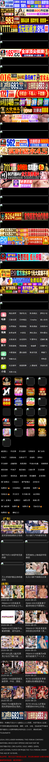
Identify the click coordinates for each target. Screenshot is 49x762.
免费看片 (17, 500)
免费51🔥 (36, 488)
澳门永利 (41, 451)
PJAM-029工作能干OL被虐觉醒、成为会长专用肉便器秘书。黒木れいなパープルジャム (12, 632)
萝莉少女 (44, 313)
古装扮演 (12, 339)
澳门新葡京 (5, 482)
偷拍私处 (14, 476)
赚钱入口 (16, 512)
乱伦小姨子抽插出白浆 (36, 576)
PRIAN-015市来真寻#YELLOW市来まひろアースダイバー (12, 606)
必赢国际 (14, 463)
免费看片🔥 (5, 488)
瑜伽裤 (33, 345)
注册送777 (23, 457)
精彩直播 (4, 469)
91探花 (23, 332)
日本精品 (23, 319)
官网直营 (31, 451)
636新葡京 (17, 488)
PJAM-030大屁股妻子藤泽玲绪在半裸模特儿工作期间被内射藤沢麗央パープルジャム (36, 607)
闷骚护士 (44, 345)
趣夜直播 (23, 476)
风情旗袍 (12, 345)
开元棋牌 (22, 451)
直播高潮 (44, 463)
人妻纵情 (33, 365)
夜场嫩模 (33, 476)
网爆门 (44, 352)
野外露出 (44, 332)
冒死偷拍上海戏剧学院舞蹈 (36, 556)
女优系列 (23, 339)
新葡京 (40, 457)
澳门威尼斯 (5, 506)
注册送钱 (13, 457)
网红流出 (33, 332)
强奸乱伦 (23, 313)
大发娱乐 (15, 482)
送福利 (32, 457)
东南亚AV (44, 326)
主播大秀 (31, 469)
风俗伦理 (44, 365)
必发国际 (42, 476)
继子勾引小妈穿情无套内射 (12, 556)
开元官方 (16, 494)
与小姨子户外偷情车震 (36, 535)
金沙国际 (36, 494)
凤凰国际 (23, 463)
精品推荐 (12, 313)
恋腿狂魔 (44, 339)
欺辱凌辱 (12, 332)
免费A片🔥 (26, 506)
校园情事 (23, 365)
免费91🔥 (16, 506)
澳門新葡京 (26, 482)
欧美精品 (33, 313)
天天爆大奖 (26, 494)
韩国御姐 (23, 326)
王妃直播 (41, 469)
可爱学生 (33, 339)
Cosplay (33, 319)
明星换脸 (23, 345)
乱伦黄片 (4, 476)
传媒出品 (12, 359)
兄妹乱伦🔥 (37, 506)
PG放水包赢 (34, 463)
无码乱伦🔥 (5, 494)
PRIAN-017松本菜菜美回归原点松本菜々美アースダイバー (36, 631)
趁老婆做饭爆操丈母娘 (12, 535)
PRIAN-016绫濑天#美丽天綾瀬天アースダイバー (36, 656)
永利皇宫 (36, 482)
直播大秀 (36, 500)
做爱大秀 (26, 500)
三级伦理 (12, 319)
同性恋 (44, 359)
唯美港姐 (33, 326)
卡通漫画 (12, 352)
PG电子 (4, 457)
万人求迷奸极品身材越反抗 (12, 578)
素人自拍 (44, 319)
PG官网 (13, 451)
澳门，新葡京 (6, 500)
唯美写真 (33, 352)
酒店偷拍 (22, 469)
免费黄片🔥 (5, 512)
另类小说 (12, 372)
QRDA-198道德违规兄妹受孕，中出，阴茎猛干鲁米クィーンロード (12, 681)
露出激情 (23, 352)
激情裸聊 (26, 488)
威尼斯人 (4, 451)
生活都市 (12, 365)
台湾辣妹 (12, 326)
